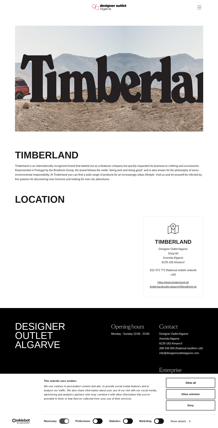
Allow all (190, 382)
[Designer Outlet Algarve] (109, 7)
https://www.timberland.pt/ (173, 282)
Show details (178, 421)
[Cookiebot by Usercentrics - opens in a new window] (21, 421)
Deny (190, 405)
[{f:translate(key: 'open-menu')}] (199, 7)
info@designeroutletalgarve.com (179, 353)
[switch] (98, 421)
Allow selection (190, 394)
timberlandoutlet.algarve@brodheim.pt (173, 286)
